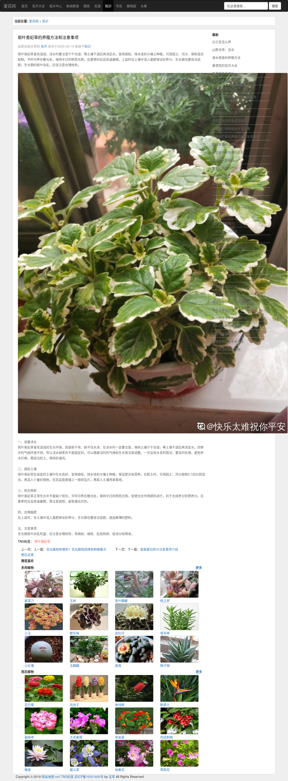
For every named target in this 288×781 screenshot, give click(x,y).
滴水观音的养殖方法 (226, 57)
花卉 (44, 46)
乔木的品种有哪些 (224, 325)
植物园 (131, 6)
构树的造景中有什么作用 (229, 317)
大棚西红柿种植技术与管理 (231, 128)
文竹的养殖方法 (223, 81)
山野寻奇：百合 (223, 49)
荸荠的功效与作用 (224, 168)
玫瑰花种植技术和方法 (228, 341)
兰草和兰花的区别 (224, 112)
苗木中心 (55, 6)
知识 (108, 6)
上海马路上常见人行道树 (229, 191)
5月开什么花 (221, 215)
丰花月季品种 (221, 105)
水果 (144, 6)
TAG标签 (67, 776)
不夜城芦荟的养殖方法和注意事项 (235, 136)
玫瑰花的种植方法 (224, 270)
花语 (97, 6)
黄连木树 (218, 254)
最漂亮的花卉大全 (224, 65)
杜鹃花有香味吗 (223, 333)
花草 (112, 776)
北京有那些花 (221, 223)
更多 (199, 567)
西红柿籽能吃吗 (223, 160)
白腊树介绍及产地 (224, 286)
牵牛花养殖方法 (223, 310)
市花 (119, 6)
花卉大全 (38, 6)
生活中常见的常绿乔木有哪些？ (234, 199)
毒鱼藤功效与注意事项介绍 (159, 549)
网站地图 (48, 776)
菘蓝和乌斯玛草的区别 (228, 152)
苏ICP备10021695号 (89, 776)
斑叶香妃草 (42, 541)
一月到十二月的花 (224, 231)
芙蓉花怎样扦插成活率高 (229, 120)
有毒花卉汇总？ (223, 73)
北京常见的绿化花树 (226, 349)
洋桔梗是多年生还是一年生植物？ (235, 207)
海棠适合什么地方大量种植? (232, 302)
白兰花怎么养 (221, 41)
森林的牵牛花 (221, 183)
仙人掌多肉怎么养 (224, 89)
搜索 (275, 6)
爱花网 (10, 6)
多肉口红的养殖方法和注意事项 (234, 97)
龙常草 (217, 278)
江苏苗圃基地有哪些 (226, 239)
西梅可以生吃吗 (223, 176)
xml (57, 776)
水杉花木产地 (221, 294)
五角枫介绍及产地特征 (228, 246)
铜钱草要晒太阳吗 (224, 144)
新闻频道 (72, 6)
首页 (24, 6)
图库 (86, 6)
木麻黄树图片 (221, 262)
